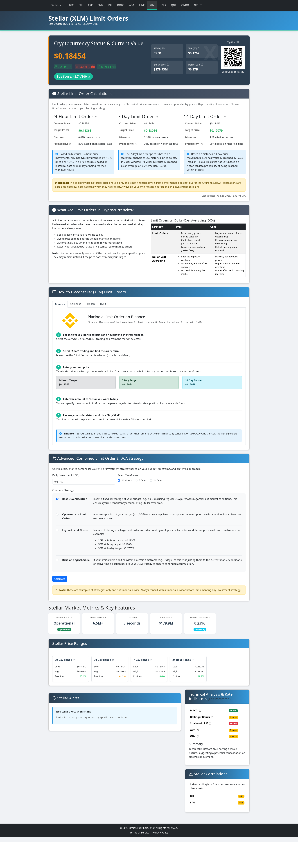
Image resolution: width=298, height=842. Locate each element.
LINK (142, 5)
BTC (71, 5)
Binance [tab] (60, 304)
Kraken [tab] (90, 304)
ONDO (185, 5)
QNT (173, 5)
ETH (81, 5)
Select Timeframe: (128, 475)
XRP (90, 5)
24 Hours (126, 480)
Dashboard (57, 5)
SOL (110, 5)
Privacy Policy (160, 832)
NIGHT (198, 5)
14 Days (158, 480)
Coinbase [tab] (75, 304)
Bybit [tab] (103, 304)
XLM (152, 5)
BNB (100, 5)
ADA (131, 5)
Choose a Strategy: (63, 490)
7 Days (143, 480)
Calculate (59, 579)
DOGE (120, 5)
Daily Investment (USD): (66, 475)
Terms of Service (139, 832)
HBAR (163, 5)
